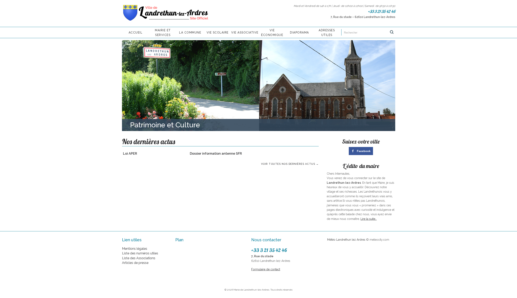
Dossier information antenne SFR (216, 153)
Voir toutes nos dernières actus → (290, 164)
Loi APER (130, 153)
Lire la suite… (368, 218)
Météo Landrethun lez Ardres (346, 239)
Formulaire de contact (265, 269)
